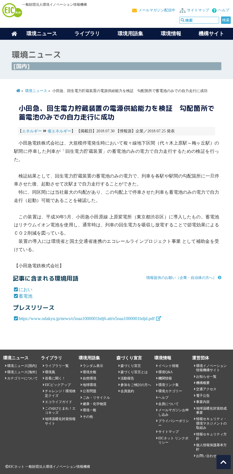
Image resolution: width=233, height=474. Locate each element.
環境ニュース (36, 91)
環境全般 (89, 372)
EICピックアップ (58, 385)
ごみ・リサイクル (96, 398)
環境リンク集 (168, 385)
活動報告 (127, 378)
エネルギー (32, 131)
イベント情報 (168, 366)
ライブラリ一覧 (57, 366)
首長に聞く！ (55, 378)
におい (25, 289)
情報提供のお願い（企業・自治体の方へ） (181, 278)
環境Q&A (165, 372)
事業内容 (203, 402)
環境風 (50, 372)
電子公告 (203, 396)
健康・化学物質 (95, 404)
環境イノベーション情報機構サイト (211, 368)
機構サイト (211, 33)
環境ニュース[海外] (22, 372)
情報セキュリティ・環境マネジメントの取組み (211, 423)
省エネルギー (59, 131)
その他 (88, 417)
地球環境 (89, 385)
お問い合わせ (206, 456)
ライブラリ (87, 33)
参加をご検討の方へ (135, 385)
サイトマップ (198, 10)
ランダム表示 (93, 366)
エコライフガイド (58, 402)
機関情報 (165, 378)
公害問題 (89, 391)
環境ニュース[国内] (22, 366)
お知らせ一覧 (206, 377)
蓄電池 (25, 296)
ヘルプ (223, 10)
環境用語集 (130, 33)
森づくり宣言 (130, 366)
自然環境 (89, 378)
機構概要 (203, 383)
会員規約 (127, 391)
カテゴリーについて (22, 378)
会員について (168, 404)
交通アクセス (206, 389)
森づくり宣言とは (134, 372)
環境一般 (89, 410)
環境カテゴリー (170, 391)
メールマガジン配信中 (156, 10)
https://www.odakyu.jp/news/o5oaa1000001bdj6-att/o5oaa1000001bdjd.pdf (87, 318)
